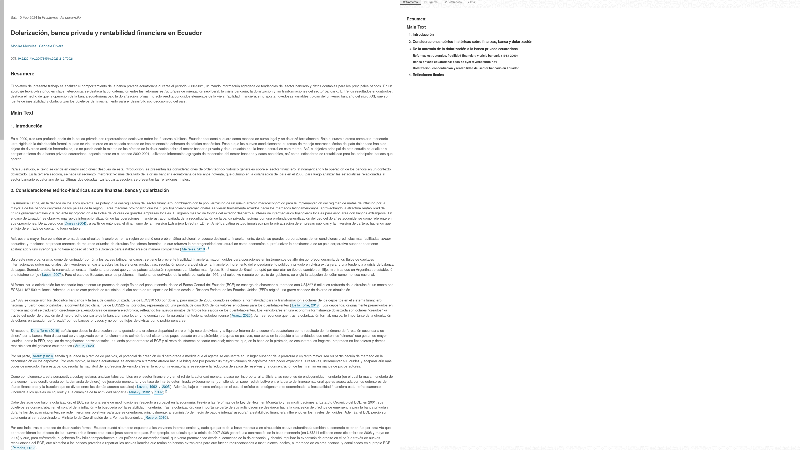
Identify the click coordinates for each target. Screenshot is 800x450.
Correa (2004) (75, 223)
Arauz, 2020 (241, 315)
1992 (158, 391)
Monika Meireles (23, 45)
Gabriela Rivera (51, 45)
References (454, 2)
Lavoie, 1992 (147, 386)
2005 (166, 386)
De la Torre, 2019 (305, 305)
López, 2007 (51, 274)
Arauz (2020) (43, 355)
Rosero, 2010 (155, 417)
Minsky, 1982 (139, 391)
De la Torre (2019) (45, 330)
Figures (432, 2)
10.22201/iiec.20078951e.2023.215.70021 (46, 58)
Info (472, 2)
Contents (411, 2)
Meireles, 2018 (193, 248)
